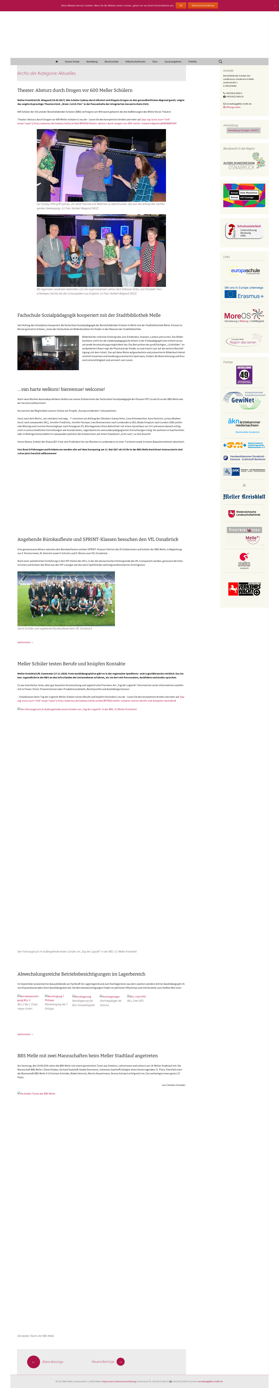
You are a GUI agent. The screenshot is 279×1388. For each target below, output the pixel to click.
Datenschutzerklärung (125, 1381)
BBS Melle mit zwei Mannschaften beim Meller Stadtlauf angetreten (87, 1055)
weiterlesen (25, 642)
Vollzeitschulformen (135, 61)
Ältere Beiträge (47, 1361)
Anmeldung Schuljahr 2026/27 (243, 130)
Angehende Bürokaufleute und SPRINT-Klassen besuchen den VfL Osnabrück (97, 539)
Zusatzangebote (173, 61)
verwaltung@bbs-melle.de (210, 1381)
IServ (155, 61)
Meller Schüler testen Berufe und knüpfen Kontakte (71, 663)
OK (181, 5)
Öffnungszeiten (233, 107)
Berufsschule (111, 61)
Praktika (192, 61)
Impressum (107, 1381)
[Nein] (275, 5)
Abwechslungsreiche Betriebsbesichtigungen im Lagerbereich (81, 974)
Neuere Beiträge (107, 1361)
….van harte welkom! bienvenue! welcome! (61, 389)
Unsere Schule (72, 61)
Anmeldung (92, 61)
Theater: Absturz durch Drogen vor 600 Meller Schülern (75, 90)
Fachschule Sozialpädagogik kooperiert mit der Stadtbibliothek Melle (89, 315)
